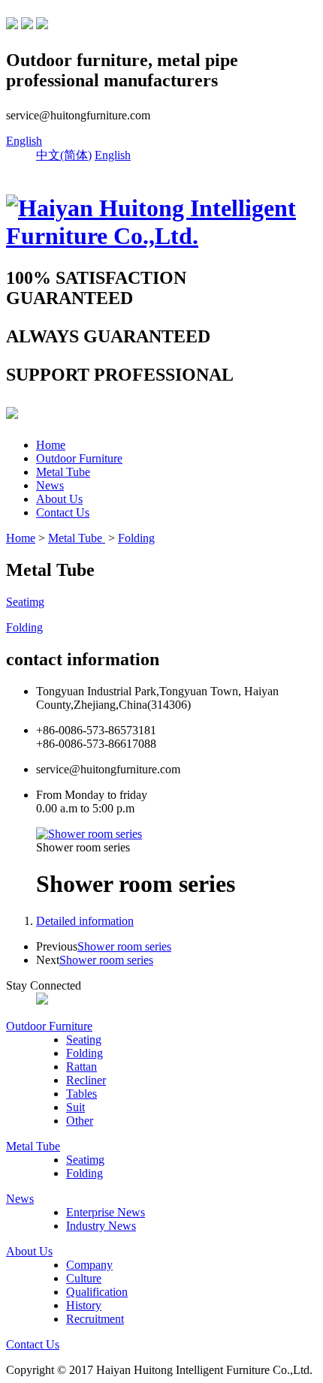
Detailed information (85, 920)
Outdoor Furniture (79, 458)
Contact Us (62, 512)
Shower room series (124, 946)
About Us (59, 499)
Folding (136, 538)
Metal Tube (63, 472)
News (50, 485)
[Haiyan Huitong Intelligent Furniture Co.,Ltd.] (161, 235)
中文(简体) (64, 155)
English (24, 140)
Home (50, 444)
